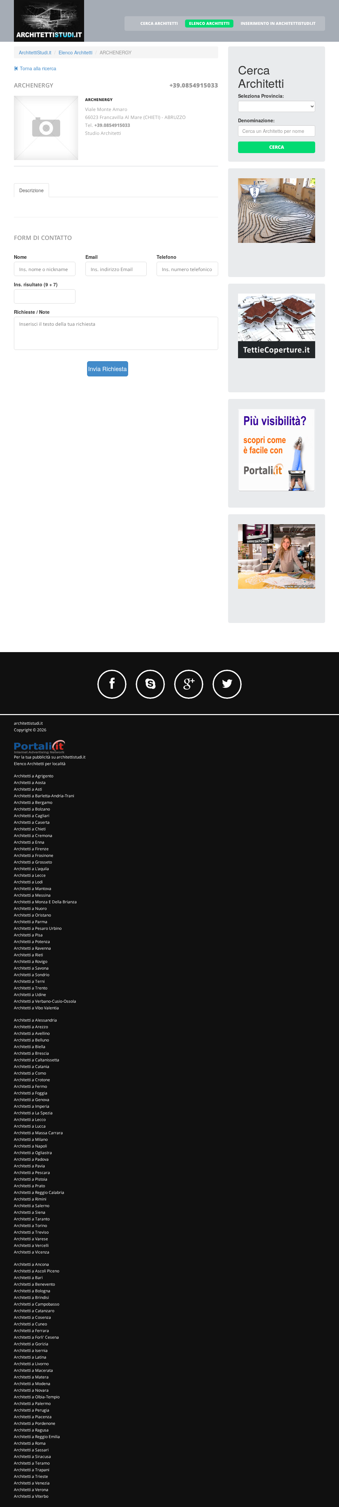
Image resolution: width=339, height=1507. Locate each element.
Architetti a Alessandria (35, 1020)
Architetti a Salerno (31, 1205)
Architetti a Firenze (31, 849)
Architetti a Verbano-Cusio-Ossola (45, 1001)
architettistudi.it (28, 723)
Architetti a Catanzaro (34, 1310)
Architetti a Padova (31, 1159)
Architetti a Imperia (31, 1106)
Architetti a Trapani (31, 1470)
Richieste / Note (32, 311)
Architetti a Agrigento (33, 776)
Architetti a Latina (30, 1357)
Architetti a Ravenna (32, 948)
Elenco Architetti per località (40, 763)
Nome (20, 256)
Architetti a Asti (28, 789)
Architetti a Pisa (28, 935)
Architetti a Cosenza (32, 1317)
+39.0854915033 (194, 85)
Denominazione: (256, 120)
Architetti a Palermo (32, 1403)
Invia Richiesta (107, 368)
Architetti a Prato (29, 1186)
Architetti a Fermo (30, 1086)
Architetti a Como (30, 1073)
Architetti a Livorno (31, 1364)
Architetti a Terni (29, 981)
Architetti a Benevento (34, 1284)
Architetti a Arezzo (31, 1027)
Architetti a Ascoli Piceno (36, 1271)
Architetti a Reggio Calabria (39, 1192)
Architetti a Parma (30, 921)
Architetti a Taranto (32, 1219)
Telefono (166, 256)
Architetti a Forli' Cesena (36, 1337)
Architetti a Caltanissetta (36, 1060)
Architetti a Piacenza (33, 1417)
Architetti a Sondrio (31, 974)
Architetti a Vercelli (31, 1245)
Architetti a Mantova (32, 888)
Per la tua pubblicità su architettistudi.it (49, 757)
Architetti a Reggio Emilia (37, 1436)
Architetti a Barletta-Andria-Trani (44, 796)
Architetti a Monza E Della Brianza (45, 902)
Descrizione (31, 190)
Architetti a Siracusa (32, 1456)
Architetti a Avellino (32, 1033)
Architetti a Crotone (32, 1080)
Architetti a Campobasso (36, 1304)
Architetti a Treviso (31, 1232)
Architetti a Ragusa (31, 1430)
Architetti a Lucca (30, 1126)
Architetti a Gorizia (31, 1344)
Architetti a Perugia (31, 1410)
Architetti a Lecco (30, 1119)
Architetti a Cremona (33, 835)
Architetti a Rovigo (30, 961)
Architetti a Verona (31, 1489)
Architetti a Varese (31, 1239)
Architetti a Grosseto (33, 862)
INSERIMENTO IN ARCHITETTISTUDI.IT (278, 23)
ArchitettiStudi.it (35, 52)
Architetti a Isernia (31, 1350)
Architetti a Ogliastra (33, 1152)
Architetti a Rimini (30, 1199)
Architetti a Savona (31, 968)
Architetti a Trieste (31, 1476)
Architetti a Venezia (32, 1483)
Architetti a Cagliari (31, 815)
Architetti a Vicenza (31, 1252)
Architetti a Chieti (30, 829)
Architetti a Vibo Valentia (36, 1008)
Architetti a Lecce (30, 875)
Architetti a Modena (32, 1383)
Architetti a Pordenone (34, 1423)
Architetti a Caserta (32, 822)
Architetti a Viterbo (31, 1496)
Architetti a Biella (29, 1046)
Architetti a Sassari (31, 1450)
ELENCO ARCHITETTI (209, 23)
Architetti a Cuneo (30, 1324)
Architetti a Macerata (33, 1370)
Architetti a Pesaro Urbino (38, 928)
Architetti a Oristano (32, 915)
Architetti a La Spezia (33, 1113)
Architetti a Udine (30, 994)
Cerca (276, 147)
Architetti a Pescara (32, 1172)
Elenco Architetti (75, 52)
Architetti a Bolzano (32, 809)
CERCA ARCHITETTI (159, 23)
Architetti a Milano (31, 1139)
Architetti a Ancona (31, 1264)
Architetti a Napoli (30, 1146)
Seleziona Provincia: (261, 95)
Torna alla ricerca (37, 68)
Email (91, 256)
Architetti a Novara (31, 1390)
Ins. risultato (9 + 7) (36, 284)
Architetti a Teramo (32, 1463)
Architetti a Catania (31, 1066)
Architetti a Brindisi (31, 1297)
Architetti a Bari (28, 1277)
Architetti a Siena (29, 1212)
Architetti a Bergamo (33, 802)
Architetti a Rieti (28, 955)
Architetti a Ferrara (31, 1330)
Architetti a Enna (29, 842)
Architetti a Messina (32, 895)
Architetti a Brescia (31, 1053)
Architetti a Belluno (31, 1040)
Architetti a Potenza (32, 941)
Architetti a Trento (30, 988)
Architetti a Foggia (30, 1093)
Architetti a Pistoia (30, 1179)
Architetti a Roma (30, 1443)
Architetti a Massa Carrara (38, 1133)
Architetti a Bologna (32, 1291)
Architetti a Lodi (28, 882)
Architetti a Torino (30, 1225)
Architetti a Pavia (29, 1166)
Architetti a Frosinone (33, 855)
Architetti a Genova (31, 1099)
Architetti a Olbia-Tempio (37, 1397)
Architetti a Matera (31, 1377)
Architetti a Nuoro (30, 908)
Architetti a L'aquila (31, 868)
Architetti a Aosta (30, 782)
